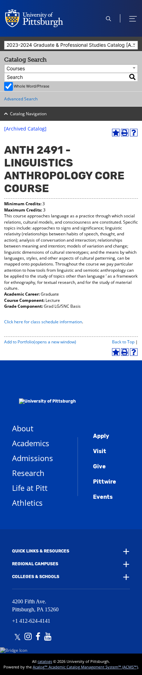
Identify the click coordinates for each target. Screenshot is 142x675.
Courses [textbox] (16, 68)
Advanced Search (21, 99)
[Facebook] (38, 637)
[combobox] (71, 45)
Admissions (32, 458)
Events (103, 497)
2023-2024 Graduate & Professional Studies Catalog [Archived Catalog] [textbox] (72, 45)
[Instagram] (28, 637)
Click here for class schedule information (43, 322)
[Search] (132, 77)
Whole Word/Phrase (31, 86)
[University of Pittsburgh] (44, 392)
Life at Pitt (30, 488)
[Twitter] (17, 637)
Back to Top (123, 342)
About (22, 428)
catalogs (45, 661)
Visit (99, 451)
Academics (30, 443)
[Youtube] (47, 637)
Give (99, 466)
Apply (101, 436)
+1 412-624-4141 (31, 621)
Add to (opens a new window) (40, 342)
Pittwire (104, 481)
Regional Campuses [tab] (35, 563)
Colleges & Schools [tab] (35, 576)
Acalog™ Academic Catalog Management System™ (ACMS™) (85, 666)
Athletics (27, 502)
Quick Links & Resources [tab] (40, 551)
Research (28, 473)
